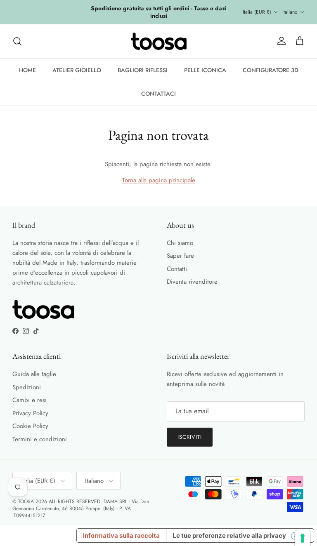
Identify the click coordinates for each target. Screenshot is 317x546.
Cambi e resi (29, 400)
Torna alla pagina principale (158, 180)
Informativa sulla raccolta (121, 535)
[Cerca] (17, 41)
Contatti (177, 268)
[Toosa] (159, 41)
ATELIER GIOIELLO (76, 70)
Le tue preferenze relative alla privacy (229, 535)
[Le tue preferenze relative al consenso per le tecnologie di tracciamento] (302, 538)
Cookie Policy (30, 426)
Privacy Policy (30, 413)
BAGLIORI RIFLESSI (143, 70)
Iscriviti (189, 437)
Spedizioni (26, 387)
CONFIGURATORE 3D (270, 70)
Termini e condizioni (39, 439)
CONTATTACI (158, 93)
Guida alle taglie (34, 374)
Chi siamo (180, 242)
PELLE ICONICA (205, 70)
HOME (27, 70)
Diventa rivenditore (192, 281)
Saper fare (180, 255)
